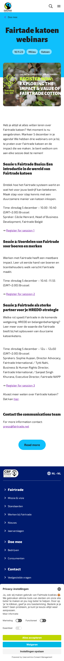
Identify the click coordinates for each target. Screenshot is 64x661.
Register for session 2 (20, 294)
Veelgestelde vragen (19, 577)
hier (16, 399)
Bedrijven (13, 550)
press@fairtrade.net (16, 426)
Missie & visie (16, 497)
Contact (14, 569)
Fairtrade (16, 489)
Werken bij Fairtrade (20, 514)
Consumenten (16, 558)
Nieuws (12, 522)
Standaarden (15, 506)
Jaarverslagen (16, 530)
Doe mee (12, 17)
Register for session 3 (20, 385)
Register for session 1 (20, 230)
